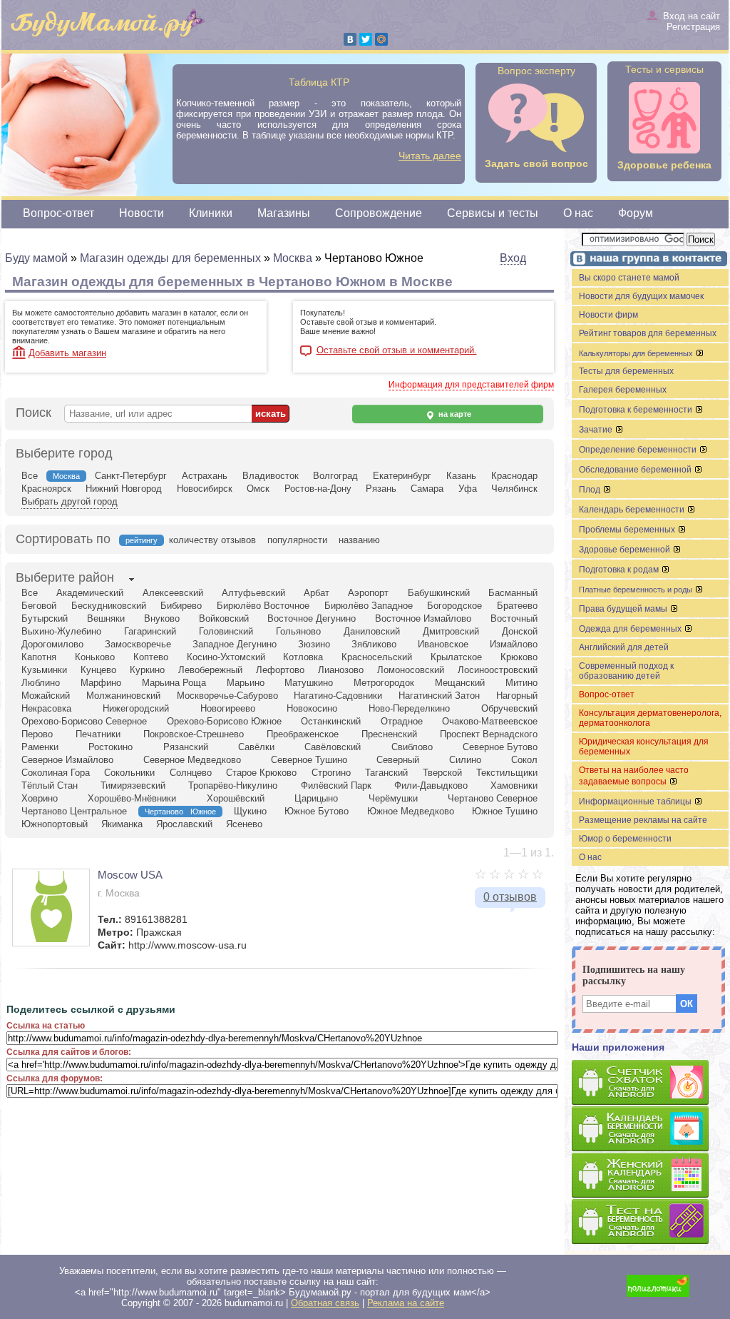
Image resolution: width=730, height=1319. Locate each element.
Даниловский (372, 631)
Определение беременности (639, 450)
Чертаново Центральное (74, 811)
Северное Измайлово (67, 759)
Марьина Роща (174, 682)
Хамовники (514, 785)
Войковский (224, 618)
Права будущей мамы (624, 609)
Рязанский (185, 747)
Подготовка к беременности (636, 410)
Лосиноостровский (498, 669)
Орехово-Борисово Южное (224, 721)
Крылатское (456, 657)
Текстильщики (507, 772)
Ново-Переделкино (409, 708)
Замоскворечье (138, 644)
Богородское (454, 605)
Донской (520, 631)
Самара (427, 488)
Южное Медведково (410, 811)
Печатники (98, 734)
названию (359, 540)
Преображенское (303, 734)
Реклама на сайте (405, 1303)
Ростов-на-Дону (317, 488)
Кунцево (98, 669)
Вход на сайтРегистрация (691, 21)
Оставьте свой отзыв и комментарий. (397, 350)
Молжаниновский (123, 695)
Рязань (381, 488)
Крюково (519, 657)
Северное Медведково (192, 759)
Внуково (162, 618)
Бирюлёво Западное (368, 605)
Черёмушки (393, 798)
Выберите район (65, 577)
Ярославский (184, 824)
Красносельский (376, 657)
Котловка (303, 657)
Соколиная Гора (55, 772)
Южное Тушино (505, 811)
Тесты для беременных (626, 371)
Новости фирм (608, 315)
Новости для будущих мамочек (641, 296)
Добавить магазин (67, 353)
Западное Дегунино (234, 644)
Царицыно (316, 798)
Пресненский (389, 734)
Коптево (150, 657)
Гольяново (298, 631)
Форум (635, 213)
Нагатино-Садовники (338, 695)
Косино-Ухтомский (226, 657)
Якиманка (122, 824)
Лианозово (341, 669)
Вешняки (106, 618)
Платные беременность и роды (636, 589)
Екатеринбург (402, 475)
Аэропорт (368, 592)
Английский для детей (624, 647)
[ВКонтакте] (350, 39)
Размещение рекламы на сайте (643, 820)
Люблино (40, 682)
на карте (453, 414)
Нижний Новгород (124, 488)
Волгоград (335, 475)
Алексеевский (173, 592)
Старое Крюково (261, 772)
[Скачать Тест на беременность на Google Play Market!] (650, 1222)
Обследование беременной (636, 470)
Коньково (95, 657)
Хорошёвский (235, 798)
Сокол (524, 759)
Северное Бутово (500, 747)
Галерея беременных (623, 390)
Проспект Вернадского (489, 734)
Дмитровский (451, 631)
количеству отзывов (212, 540)
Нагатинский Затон (439, 695)
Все (29, 475)
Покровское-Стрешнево (193, 734)
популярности (297, 540)
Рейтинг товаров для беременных (647, 333)
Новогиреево (227, 708)
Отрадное (402, 721)
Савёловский (332, 747)
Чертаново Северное (493, 798)
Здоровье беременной (625, 550)
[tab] (65, 579)
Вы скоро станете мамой (629, 278)
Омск (258, 488)
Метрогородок (384, 682)
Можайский (45, 695)
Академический (89, 592)
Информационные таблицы (636, 802)
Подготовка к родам (620, 570)
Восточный (514, 618)
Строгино (331, 772)
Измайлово (514, 644)
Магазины (283, 213)
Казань (461, 475)
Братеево (517, 605)
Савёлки (256, 747)
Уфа (467, 488)
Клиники (210, 213)
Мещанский (460, 682)
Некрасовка (46, 708)
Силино (465, 759)
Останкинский (331, 721)
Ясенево (244, 824)
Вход (513, 258)
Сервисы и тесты (492, 213)
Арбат (316, 592)
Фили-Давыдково (431, 785)
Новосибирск (204, 488)
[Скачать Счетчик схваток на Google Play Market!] (650, 1083)
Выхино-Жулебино (61, 631)
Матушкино (308, 682)
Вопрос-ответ (58, 213)
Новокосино (312, 708)
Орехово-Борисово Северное (84, 721)
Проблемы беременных (628, 530)
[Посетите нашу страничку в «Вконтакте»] (646, 260)
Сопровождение (378, 213)
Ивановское (443, 644)
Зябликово (373, 644)
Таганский (386, 772)
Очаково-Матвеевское (490, 721)
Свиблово (412, 747)
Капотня (38, 657)
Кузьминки (44, 669)
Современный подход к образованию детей (626, 671)
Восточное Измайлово (423, 618)
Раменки (39, 747)
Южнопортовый (54, 824)
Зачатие (597, 430)
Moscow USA (130, 875)
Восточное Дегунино (311, 618)
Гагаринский (150, 631)
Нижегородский (136, 708)
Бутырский (44, 618)
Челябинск (514, 488)
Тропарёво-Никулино (232, 785)
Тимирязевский (133, 785)
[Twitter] (365, 39)
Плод (590, 490)
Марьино (245, 682)
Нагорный (517, 695)
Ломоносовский (410, 669)
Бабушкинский (439, 592)
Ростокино (110, 747)
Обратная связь (325, 1303)
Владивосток (270, 475)
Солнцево (191, 772)
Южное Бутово (316, 811)
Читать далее (430, 155)
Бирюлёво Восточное (263, 605)
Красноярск (46, 488)
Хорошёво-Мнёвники (132, 798)
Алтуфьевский (253, 592)
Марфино (101, 682)
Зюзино (314, 644)
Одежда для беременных (631, 629)
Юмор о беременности (625, 839)
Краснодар (514, 475)
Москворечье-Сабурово (227, 695)
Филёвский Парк (336, 785)
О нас (578, 213)
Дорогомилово (52, 644)
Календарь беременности (633, 510)
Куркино (147, 669)
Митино (521, 682)
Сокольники (129, 772)
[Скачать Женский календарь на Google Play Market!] (650, 1176)
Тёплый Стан (49, 785)
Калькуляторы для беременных (637, 353)
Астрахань (204, 475)
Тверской (442, 772)
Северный (397, 759)
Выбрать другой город (69, 501)
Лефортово (280, 669)
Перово (37, 734)
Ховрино (39, 798)
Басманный (513, 592)
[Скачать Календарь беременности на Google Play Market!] (650, 1129)
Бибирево (181, 605)
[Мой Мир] (381, 39)
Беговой (38, 605)
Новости (141, 213)
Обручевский (509, 708)
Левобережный (210, 669)
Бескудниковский (108, 605)
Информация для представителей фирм (471, 385)
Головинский (226, 631)
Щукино (250, 811)
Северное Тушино (309, 759)
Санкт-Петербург (131, 475)
